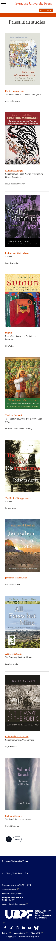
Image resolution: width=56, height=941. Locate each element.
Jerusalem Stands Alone (16, 577)
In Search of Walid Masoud (17, 253)
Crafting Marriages (14, 170)
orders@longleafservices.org (14, 904)
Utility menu (46, 10)
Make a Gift (35, 933)
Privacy (5, 933)
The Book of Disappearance (18, 498)
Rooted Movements (14, 91)
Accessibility (19, 933)
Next (17, 839)
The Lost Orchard (13, 415)
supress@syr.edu (9, 889)
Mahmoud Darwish (14, 815)
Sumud (8, 332)
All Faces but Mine (13, 653)
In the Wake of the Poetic (16, 736)
